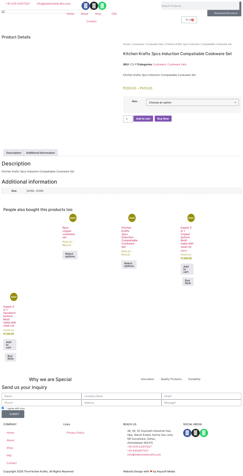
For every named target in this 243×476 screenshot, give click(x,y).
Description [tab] (13, 152)
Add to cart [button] (186, 269)
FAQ (114, 13)
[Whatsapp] (102, 6)
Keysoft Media (166, 471)
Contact (91, 21)
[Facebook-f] (85, 6)
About (84, 13)
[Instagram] (94, 6)
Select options (70, 255)
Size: (135, 101)
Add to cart (143, 118)
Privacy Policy (33, 408)
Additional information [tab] (40, 152)
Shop (98, 13)
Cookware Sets (155, 44)
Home (70, 13)
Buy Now (163, 118)
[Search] (240, 6)
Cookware (138, 44)
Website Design (133, 471)
